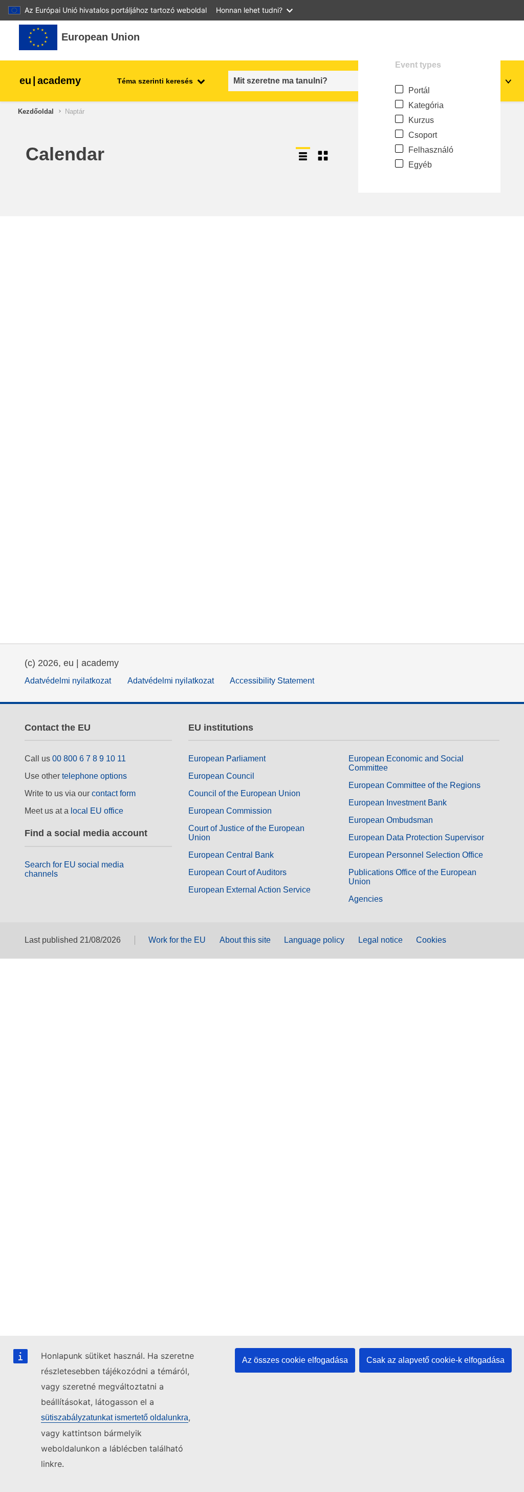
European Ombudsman (390, 820)
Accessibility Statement (272, 680)
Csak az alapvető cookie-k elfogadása (435, 1360)
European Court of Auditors (237, 872)
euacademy (50, 80)
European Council (221, 776)
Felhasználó (430, 150)
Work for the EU (177, 940)
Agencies (365, 899)
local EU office (97, 810)
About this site (245, 940)
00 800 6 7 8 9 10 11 (89, 758)
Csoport (422, 135)
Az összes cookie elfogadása (295, 1360)
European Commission (230, 810)
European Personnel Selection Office (415, 855)
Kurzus (421, 120)
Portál (419, 90)
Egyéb (420, 164)
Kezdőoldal (36, 111)
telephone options (94, 776)
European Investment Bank (397, 802)
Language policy (314, 940)
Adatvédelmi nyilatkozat (68, 680)
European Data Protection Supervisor (416, 837)
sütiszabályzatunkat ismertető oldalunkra (114, 1417)
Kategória (426, 105)
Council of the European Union (244, 793)
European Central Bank (231, 855)
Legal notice (380, 940)
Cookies (431, 940)
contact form (114, 793)
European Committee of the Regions (414, 785)
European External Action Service (249, 889)
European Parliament (227, 758)
